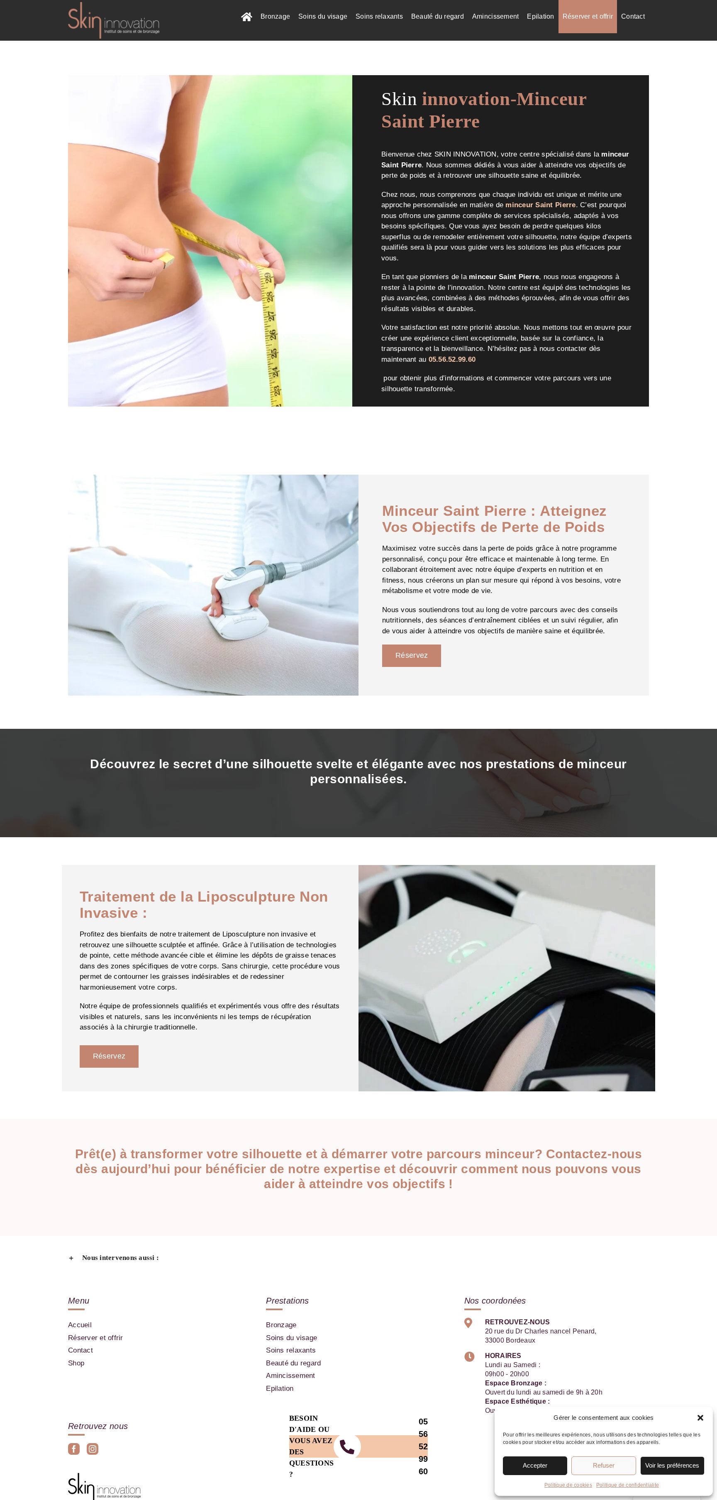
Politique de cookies (568, 1485)
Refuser (604, 1465)
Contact (80, 1350)
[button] (700, 1418)
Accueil (80, 1325)
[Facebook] (74, 1449)
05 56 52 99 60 (423, 1446)
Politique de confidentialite (627, 1485)
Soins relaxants (291, 1350)
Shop (76, 1363)
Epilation (279, 1388)
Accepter (535, 1465)
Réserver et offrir (95, 1338)
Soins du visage (291, 1338)
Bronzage (281, 1325)
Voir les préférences (672, 1465)
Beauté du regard (293, 1363)
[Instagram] (92, 1449)
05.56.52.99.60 (452, 359)
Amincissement (290, 1376)
